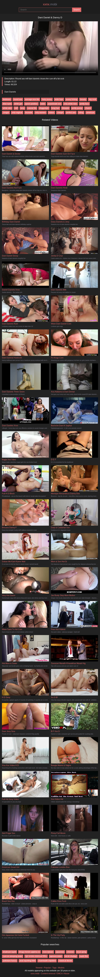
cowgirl (60, 112)
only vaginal (17, 112)
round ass (18, 99)
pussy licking (71, 99)
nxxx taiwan (48, 952)
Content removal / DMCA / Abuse (55, 973)
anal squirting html (27, 961)
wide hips (59, 99)
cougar (6, 112)
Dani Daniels (10, 92)
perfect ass (71, 112)
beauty (83, 99)
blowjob (65, 108)
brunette (28, 112)
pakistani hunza (10, 961)
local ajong (81, 952)
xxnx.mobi (35, 973)
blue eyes (7, 104)
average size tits (32, 99)
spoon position (31, 104)
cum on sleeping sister (12, 956)
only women (40, 112)
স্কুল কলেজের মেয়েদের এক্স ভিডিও (36, 956)
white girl (18, 104)
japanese (60, 952)
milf (16, 108)
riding (81, 112)
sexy (22, 108)
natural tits (31, 108)
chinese (70, 952)
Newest (39, 968)
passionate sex (54, 104)
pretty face (84, 104)
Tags (54, 968)
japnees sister (56, 956)
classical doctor (65, 961)
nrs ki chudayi (71, 956)
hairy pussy (47, 99)
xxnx (50, 4)
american (90, 112)
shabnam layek (9, 952)
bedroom (7, 99)
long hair (55, 108)
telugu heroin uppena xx (29, 952)
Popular (47, 968)
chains (88, 108)
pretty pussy (77, 108)
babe (43, 104)
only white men (70, 104)
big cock (92, 99)
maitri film (84, 956)
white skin (7, 108)
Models (61, 968)
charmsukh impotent (47, 961)
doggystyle (44, 108)
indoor (51, 112)
